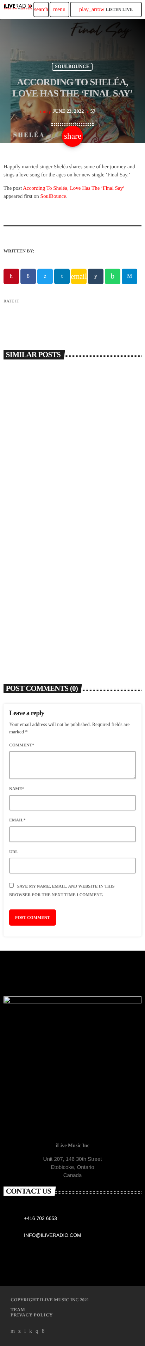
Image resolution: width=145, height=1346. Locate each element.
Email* (17, 820)
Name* (16, 788)
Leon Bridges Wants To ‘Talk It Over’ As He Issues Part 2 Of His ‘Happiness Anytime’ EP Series (69, 623)
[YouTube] (13, 1331)
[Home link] (18, 9)
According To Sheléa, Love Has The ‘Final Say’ (73, 188)
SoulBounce (53, 196)
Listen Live (106, 9)
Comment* (21, 745)
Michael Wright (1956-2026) (47, 479)
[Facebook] (43, 1331)
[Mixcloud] (30, 1331)
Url (13, 851)
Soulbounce (72, 66)
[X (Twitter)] (19, 1331)
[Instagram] (37, 1331)
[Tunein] (25, 1331)
